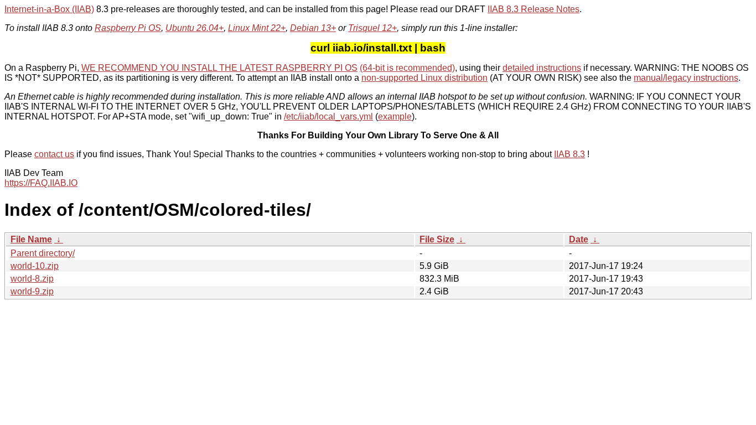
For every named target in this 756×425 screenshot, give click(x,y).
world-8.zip (32, 278)
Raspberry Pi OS (128, 28)
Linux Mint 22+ (257, 28)
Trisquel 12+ (372, 28)
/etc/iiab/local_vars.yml (328, 116)
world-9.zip (32, 291)
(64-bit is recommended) (407, 67)
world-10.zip (35, 266)
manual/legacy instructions (686, 77)
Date (578, 239)
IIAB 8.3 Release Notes (533, 9)
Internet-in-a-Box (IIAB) (49, 9)
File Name (31, 239)
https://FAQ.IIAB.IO (40, 183)
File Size (437, 239)
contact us (54, 154)
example (395, 116)
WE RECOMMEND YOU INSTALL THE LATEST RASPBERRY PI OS (219, 67)
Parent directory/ (43, 253)
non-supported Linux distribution (424, 77)
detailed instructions (542, 67)
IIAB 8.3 (569, 154)
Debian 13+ (313, 28)
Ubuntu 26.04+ (194, 28)
